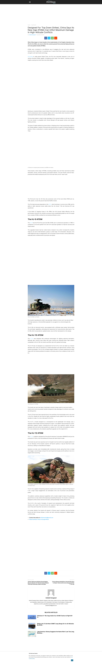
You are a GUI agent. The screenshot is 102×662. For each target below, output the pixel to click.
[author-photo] (51, 596)
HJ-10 (32, 338)
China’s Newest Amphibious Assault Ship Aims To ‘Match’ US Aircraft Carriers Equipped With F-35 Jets (63, 583)
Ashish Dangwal (32, 34)
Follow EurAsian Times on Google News (39, 519)
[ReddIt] (55, 38)
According (30, 56)
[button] (30, 2)
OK (72, 660)
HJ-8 (50, 204)
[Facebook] (45, 38)
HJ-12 (31, 436)
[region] (51, 15)
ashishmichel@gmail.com (46, 517)
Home (29, 24)
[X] (49, 38)
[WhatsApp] (52, 38)
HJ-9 (31, 222)
